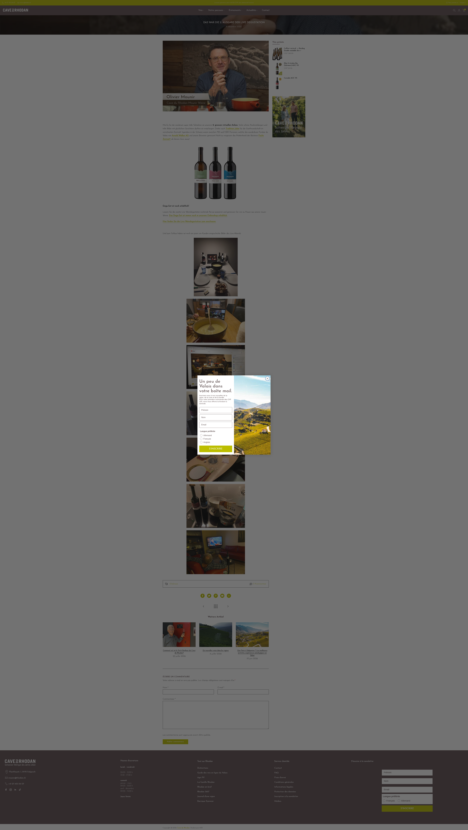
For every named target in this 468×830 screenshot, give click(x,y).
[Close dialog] (267, 378)
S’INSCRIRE (215, 449)
